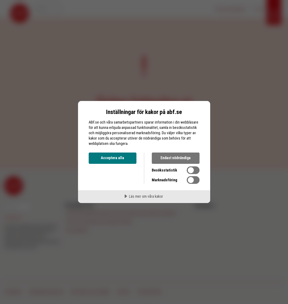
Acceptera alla (112, 158)
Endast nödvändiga (176, 158)
